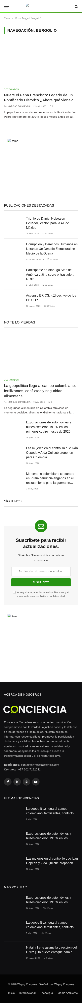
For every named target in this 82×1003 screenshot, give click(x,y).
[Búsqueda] (76, 6)
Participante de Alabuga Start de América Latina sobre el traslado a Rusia (50, 274)
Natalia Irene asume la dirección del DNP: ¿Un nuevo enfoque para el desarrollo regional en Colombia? (51, 952)
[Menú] (6, 6)
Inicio (11, 992)
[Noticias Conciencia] (41, 6)
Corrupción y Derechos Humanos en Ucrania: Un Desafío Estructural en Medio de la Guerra (52, 249)
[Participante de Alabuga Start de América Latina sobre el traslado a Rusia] (13, 276)
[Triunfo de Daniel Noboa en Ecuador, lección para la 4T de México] (13, 225)
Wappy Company (64, 984)
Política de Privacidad (52, 596)
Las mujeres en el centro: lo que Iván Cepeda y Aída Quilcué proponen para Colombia (52, 452)
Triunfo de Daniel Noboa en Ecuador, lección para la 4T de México (47, 223)
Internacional (27, 992)
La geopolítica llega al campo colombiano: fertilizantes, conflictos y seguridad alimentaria (40, 391)
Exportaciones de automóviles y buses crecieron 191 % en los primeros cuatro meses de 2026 (48, 427)
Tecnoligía (46, 992)
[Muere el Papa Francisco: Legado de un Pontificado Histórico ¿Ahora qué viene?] (41, 63)
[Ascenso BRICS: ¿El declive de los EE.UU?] (13, 302)
